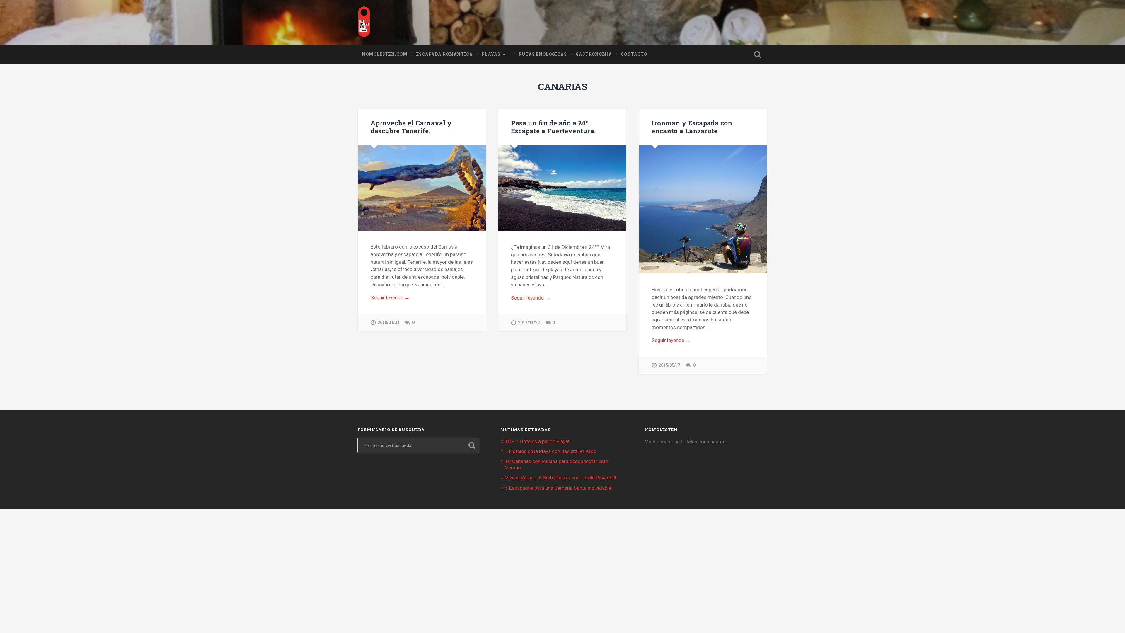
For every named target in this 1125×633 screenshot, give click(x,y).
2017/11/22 (529, 322)
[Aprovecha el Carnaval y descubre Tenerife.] (422, 187)
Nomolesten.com (385, 54)
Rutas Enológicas (543, 54)
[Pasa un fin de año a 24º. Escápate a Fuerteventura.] (562, 188)
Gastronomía (594, 54)
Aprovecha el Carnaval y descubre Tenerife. (411, 126)
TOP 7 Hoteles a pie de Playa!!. (538, 441)
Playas (491, 54)
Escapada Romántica (444, 54)
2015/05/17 (669, 365)
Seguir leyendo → (390, 297)
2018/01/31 (388, 322)
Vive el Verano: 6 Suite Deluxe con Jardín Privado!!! (560, 478)
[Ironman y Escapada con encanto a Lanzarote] (703, 209)
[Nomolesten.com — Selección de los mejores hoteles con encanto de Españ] (364, 22)
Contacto (634, 54)
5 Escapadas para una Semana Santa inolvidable (558, 488)
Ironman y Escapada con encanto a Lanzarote (692, 126)
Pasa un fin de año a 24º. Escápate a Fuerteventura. (553, 126)
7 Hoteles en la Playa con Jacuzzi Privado (550, 451)
